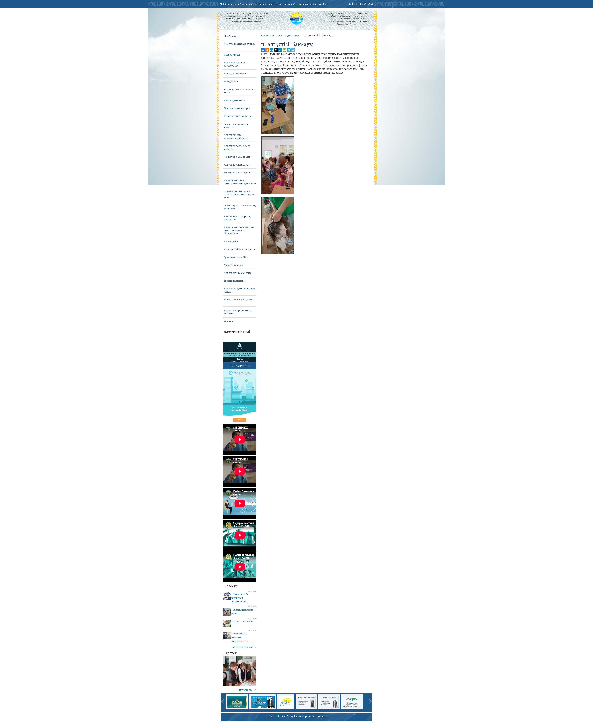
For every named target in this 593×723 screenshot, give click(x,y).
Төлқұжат (230, 81)
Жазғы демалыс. (234, 100)
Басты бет (267, 35)
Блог (325, 3)
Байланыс (315, 3)
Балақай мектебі (234, 73)
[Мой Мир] (271, 50)
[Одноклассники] (267, 50)
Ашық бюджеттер (250, 3)
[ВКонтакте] (263, 50)
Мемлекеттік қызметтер (277, 3)
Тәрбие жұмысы (233, 280)
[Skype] (289, 50)
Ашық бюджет (233, 264)
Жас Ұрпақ (230, 35)
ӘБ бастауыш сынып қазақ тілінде (240, 207)
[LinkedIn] (280, 50)
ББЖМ (227, 321)
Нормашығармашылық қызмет (238, 312)
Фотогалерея (301, 3)
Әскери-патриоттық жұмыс (236, 125)
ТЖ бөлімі (230, 241)
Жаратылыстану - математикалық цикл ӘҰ (239, 182)
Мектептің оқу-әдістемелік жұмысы (236, 136)
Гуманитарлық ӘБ (235, 257)
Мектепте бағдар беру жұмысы (237, 147)
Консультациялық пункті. (239, 43)
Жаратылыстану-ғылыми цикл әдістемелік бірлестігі (239, 230)
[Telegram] (293, 50)
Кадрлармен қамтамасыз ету (239, 91)
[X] (276, 50)
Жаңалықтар (231, 3)
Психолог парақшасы (237, 156)
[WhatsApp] (284, 50)
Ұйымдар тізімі (239, 365)
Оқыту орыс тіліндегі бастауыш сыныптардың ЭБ (239, 194)
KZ (353, 3)
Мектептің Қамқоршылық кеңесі (239, 290)
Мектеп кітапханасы (236, 164)
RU (357, 3)
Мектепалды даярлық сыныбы (237, 218)
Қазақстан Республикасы (239, 299)
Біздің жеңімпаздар (236, 108)
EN (361, 3)
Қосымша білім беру (236, 172)
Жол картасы (232, 54)
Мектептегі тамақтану (238, 272)
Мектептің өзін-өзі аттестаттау (235, 64)
